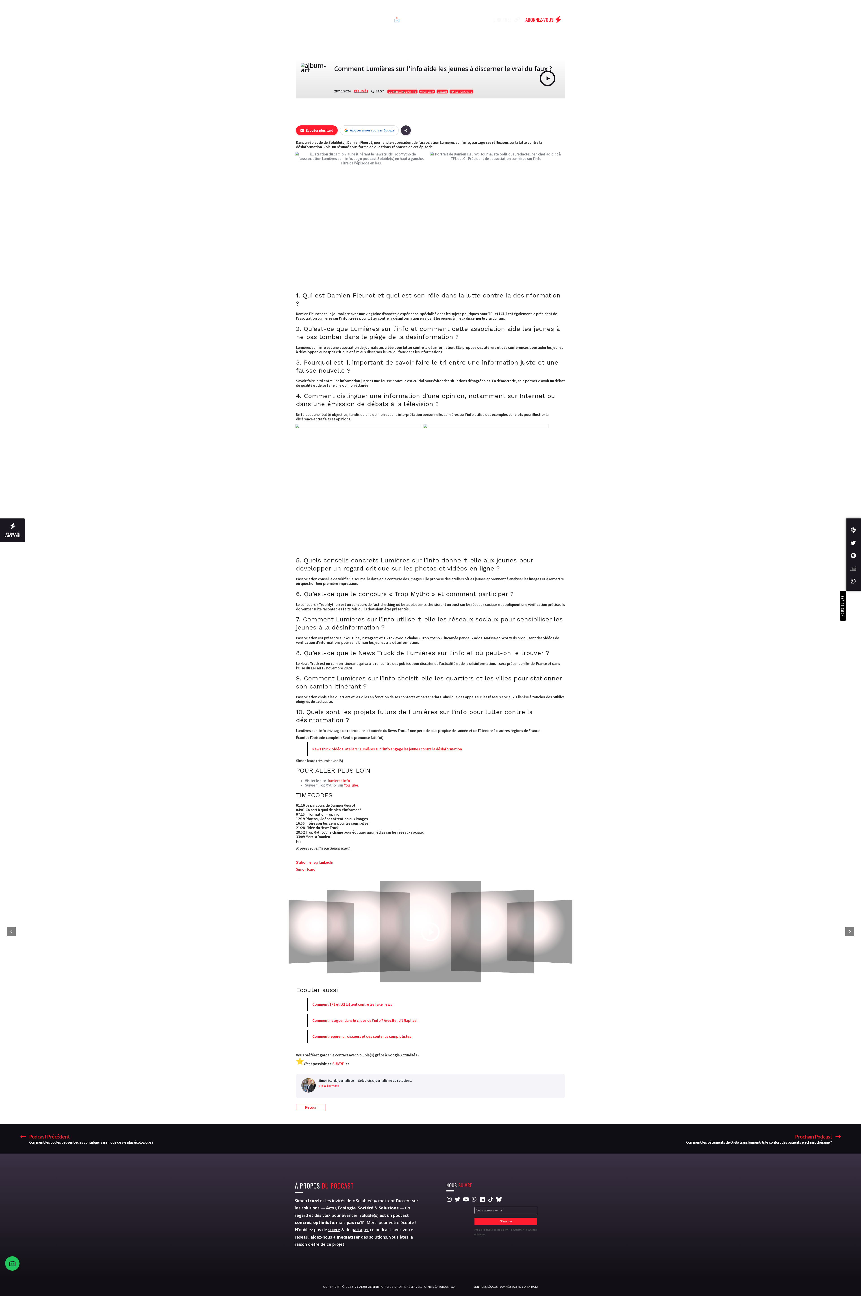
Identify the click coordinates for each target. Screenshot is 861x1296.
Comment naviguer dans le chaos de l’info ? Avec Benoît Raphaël (364, 1020)
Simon (307, 1200)
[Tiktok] (490, 1199)
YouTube (351, 785)
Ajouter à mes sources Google (372, 130)
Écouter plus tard (319, 130)
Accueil (311, 20)
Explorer (363, 20)
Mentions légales (486, 1286)
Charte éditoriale (436, 1286)
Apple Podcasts (461, 91)
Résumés (361, 91)
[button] (300, 1063)
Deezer (442, 91)
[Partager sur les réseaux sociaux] (406, 130)
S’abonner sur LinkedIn (314, 862)
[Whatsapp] (474, 1199)
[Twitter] (457, 1199)
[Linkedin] (482, 1199)
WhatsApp (427, 91)
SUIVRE (338, 1063)
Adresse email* (483, 1203)
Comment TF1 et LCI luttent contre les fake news (352, 1004)
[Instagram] (449, 1199)
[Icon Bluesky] (499, 1199)
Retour (311, 1107)
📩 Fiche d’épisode (412, 20)
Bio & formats (328, 1086)
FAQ (452, 1286)
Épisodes (336, 20)
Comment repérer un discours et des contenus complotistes (361, 1036)
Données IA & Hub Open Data (519, 1286)
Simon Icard (305, 869)
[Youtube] (465, 1199)
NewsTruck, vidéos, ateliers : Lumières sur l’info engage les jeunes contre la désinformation (387, 749)
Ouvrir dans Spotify (402, 91)
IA (382, 20)
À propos (449, 20)
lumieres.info (339, 780)
